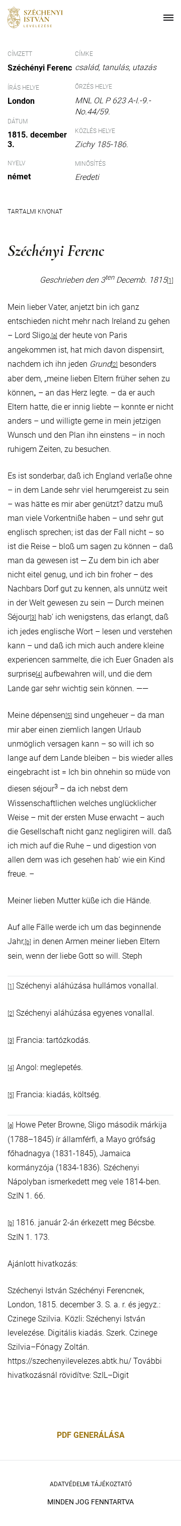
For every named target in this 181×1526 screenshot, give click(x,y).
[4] (39, 674)
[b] (28, 942)
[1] (170, 280)
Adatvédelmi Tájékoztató (91, 1484)
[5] (68, 715)
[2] (114, 364)
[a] (11, 1125)
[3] (33, 617)
